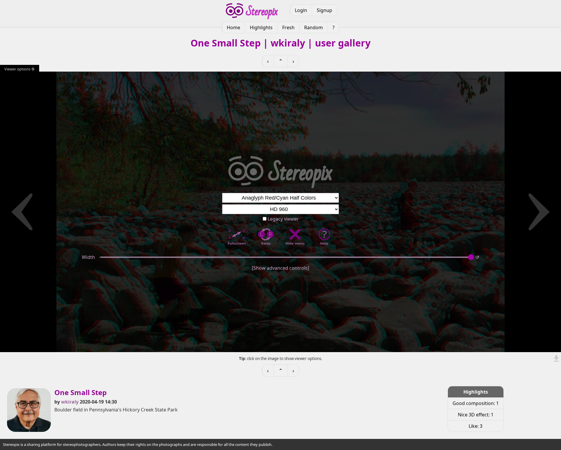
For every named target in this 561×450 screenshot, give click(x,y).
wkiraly (70, 402)
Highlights (261, 27)
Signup (324, 10)
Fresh (288, 27)
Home (233, 27)
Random (313, 27)
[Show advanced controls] (280, 268)
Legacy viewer (282, 219)
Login (301, 10)
